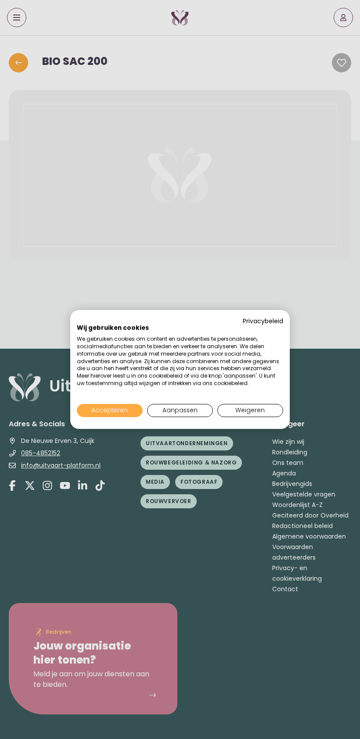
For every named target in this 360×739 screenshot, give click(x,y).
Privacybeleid (263, 321)
